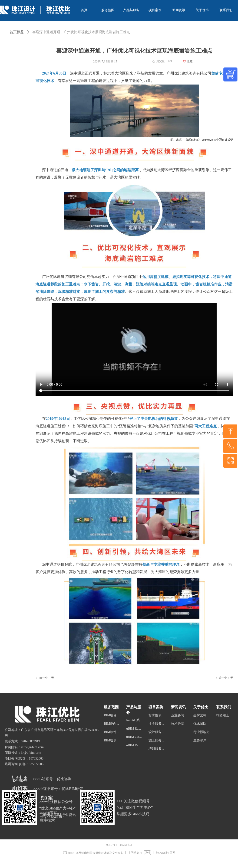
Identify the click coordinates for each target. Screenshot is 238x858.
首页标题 (17, 32)
